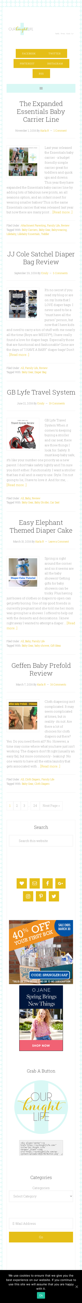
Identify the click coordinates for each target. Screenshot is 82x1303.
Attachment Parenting (33, 225)
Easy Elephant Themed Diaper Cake (41, 526)
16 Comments (58, 684)
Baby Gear (44, 229)
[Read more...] (62, 212)
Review (65, 225)
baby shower (42, 645)
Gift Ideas (56, 645)
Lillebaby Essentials (28, 234)
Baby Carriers (30, 229)
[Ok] (76, 1286)
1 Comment (60, 130)
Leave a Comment (59, 541)
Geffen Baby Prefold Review (41, 669)
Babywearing (59, 229)
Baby (28, 498)
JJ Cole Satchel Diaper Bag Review (41, 258)
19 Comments (57, 403)
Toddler (45, 234)
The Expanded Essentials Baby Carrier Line (41, 111)
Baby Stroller (42, 502)
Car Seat (54, 502)
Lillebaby (11, 234)
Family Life (53, 225)
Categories (41, 1188)
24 (35, 806)
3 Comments (60, 273)
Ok (41, 1295)
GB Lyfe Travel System (41, 392)
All (22, 368)
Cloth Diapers (32, 779)
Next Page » (51, 806)
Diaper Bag (40, 372)
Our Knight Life (41, 29)
